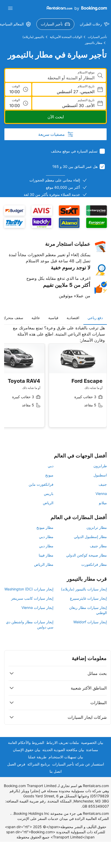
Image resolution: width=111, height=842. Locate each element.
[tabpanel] (55, 380)
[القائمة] (10, 8)
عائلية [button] (35, 317)
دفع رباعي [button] (95, 317)
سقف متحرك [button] (13, 317)
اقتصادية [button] (73, 317)
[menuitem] (55, 24)
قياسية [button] (53, 317)
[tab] (95, 317)
